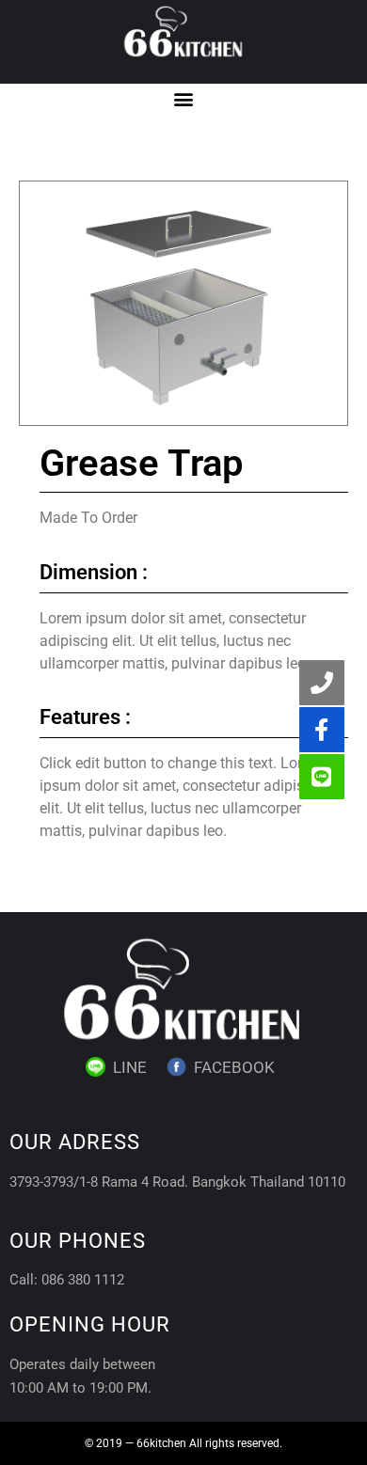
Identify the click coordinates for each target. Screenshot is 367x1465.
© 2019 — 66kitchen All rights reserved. (183, 1443)
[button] (183, 99)
